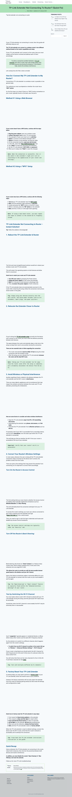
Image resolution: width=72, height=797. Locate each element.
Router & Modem (30, 780)
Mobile (34, 2)
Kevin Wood (29, 10)
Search (52, 34)
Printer (28, 782)
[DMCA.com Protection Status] (56, 785)
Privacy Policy (9, 783)
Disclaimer (8, 781)
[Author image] (26, 11)
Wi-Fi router (34, 202)
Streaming (40, 2)
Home (20, 2)
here (21, 769)
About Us (8, 778)
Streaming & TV (30, 779)
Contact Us (9, 780)
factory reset (34, 674)
